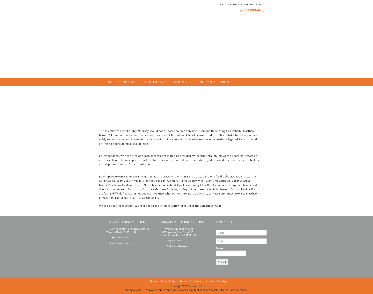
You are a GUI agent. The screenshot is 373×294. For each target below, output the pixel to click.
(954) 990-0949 (118, 237)
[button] (163, 45)
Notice (209, 281)
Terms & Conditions (190, 281)
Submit (222, 262)
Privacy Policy (168, 281)
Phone (219, 248)
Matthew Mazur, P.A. (114, 8)
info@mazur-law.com (121, 243)
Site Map (222, 281)
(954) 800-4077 (252, 10)
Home (153, 281)
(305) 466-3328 (173, 240)
